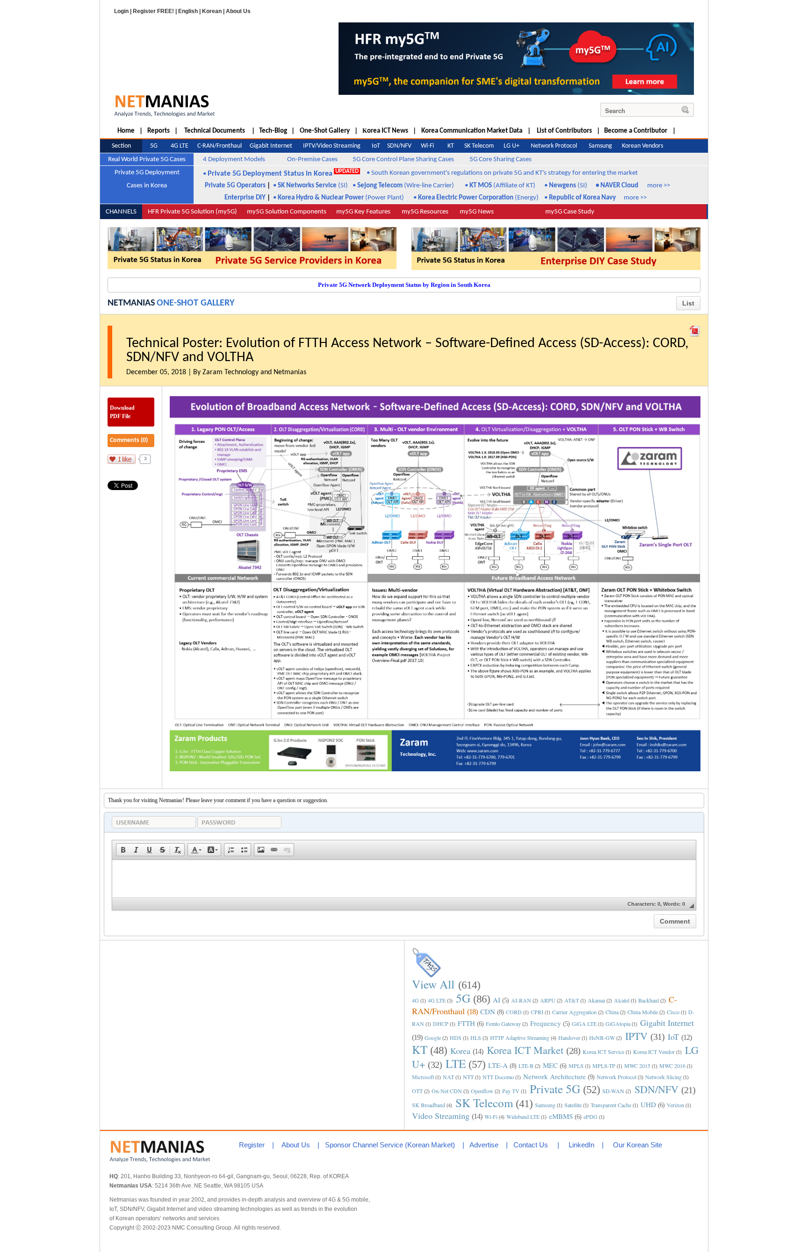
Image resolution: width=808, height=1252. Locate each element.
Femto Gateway (503, 1023)
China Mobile (643, 1012)
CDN (487, 1011)
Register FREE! (153, 11)
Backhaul (648, 1000)
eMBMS (561, 1116)
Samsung (545, 1105)
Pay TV (510, 1091)
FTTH (466, 1023)
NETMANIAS (131, 303)
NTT (468, 1077)
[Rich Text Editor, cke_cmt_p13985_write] (404, 878)
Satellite (573, 1105)
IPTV (636, 1036)
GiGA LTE (584, 1023)
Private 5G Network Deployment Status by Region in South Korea (404, 284)
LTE (456, 1063)
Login (121, 11)
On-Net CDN (447, 1091)
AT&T (571, 1000)
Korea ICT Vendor (654, 1051)
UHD (648, 1104)
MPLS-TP (603, 1065)
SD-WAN (613, 1091)
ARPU (548, 1000)
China (612, 1012)
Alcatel (621, 1000)
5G (463, 998)
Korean (212, 11)
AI (496, 999)
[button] (123, 850)
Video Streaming (440, 1115)
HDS (456, 1037)
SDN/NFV (656, 1089)
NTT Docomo (498, 1077)
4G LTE (437, 1000)
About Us (238, 11)
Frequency (545, 1023)
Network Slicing (663, 1077)
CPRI (537, 1012)
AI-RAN (521, 1000)
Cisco (673, 1012)
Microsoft (423, 1077)
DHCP (440, 1023)
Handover (569, 1037)
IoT (673, 1036)
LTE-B (526, 1065)
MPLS (576, 1065)
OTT (417, 1091)
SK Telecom (484, 1102)
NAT (448, 1077)
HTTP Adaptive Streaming (519, 1037)
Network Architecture (554, 1076)
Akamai (596, 1000)
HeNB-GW (602, 1037)
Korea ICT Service (603, 1051)
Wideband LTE (523, 1116)
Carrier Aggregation (574, 1012)
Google (433, 1037)
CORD (514, 1012)
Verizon (675, 1105)
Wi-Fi (491, 1116)
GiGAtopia (618, 1023)
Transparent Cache (611, 1105)
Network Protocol (616, 1077)
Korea (460, 1050)
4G (415, 1000)
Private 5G (555, 1088)
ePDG (591, 1116)
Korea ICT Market (525, 1050)
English (188, 11)
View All (433, 984)
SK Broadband (428, 1105)
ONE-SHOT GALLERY (195, 303)
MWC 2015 (637, 1065)
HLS (475, 1037)
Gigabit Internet (667, 1022)
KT (419, 1049)
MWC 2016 (672, 1065)
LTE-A (498, 1065)
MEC (550, 1065)
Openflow (482, 1091)
